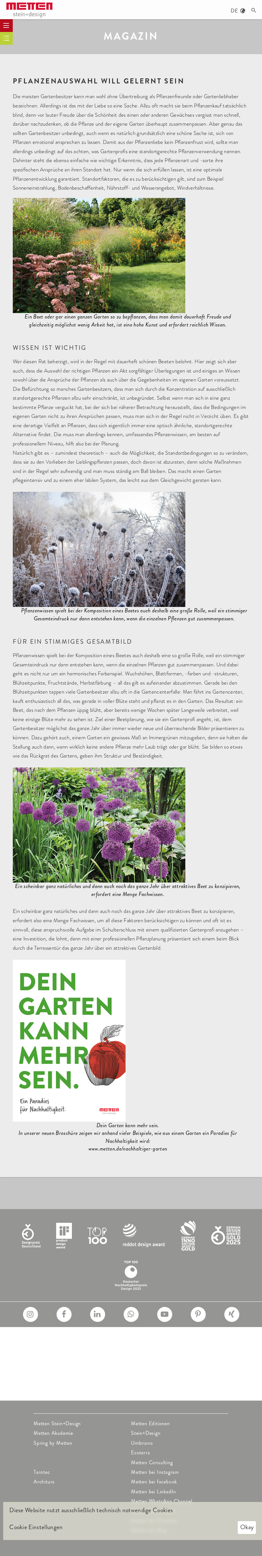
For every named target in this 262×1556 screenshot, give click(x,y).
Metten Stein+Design (57, 1423)
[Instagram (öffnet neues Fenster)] (30, 1314)
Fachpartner (47, 1385)
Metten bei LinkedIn (153, 1491)
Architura (44, 1481)
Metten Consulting (152, 1462)
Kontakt (140, 1376)
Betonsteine (144, 1356)
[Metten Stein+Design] (29, 10)
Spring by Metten (53, 1443)
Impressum (143, 1385)
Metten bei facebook (154, 1481)
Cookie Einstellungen (36, 1527)
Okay (247, 1527)
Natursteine (144, 1366)
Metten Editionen (150, 1423)
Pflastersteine (146, 1346)
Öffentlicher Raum (55, 1337)
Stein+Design (146, 1433)
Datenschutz (145, 1395)
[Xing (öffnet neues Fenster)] (232, 1314)
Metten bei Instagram (155, 1472)
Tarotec (42, 1472)
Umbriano (142, 1443)
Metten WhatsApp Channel (161, 1501)
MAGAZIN (131, 36)
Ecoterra (140, 1452)
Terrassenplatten (149, 1337)
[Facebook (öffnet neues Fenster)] (64, 1314)
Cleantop (44, 1376)
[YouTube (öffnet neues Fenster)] (165, 1314)
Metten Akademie (53, 1433)
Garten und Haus (53, 1346)
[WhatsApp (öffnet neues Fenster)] (131, 1314)
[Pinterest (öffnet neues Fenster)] (198, 1314)
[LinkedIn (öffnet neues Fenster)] (98, 1314)
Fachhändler (47, 1395)
